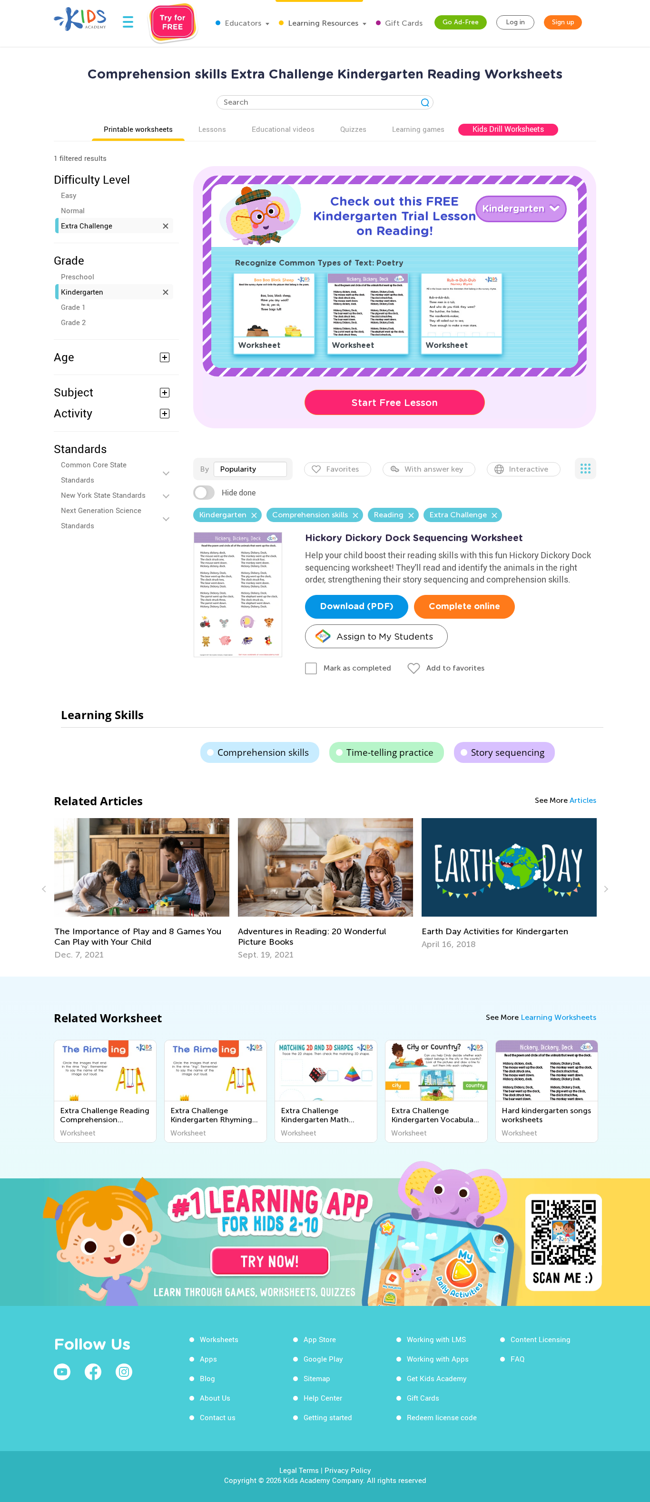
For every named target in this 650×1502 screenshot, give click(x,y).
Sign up (563, 22)
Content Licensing (541, 1339)
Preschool (77, 276)
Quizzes (353, 129)
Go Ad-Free (461, 22)
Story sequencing (507, 752)
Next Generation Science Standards (101, 517)
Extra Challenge (86, 225)
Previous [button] (45, 889)
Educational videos (283, 129)
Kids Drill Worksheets (508, 129)
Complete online (464, 607)
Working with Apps (438, 1359)
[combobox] (250, 469)
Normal (73, 210)
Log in (515, 22)
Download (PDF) (357, 607)
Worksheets (219, 1339)
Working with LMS (436, 1339)
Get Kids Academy (437, 1378)
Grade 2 (73, 322)
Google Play (323, 1359)
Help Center (323, 1398)
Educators (242, 23)
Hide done (239, 492)
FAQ (517, 1359)
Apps (208, 1359)
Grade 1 (73, 307)
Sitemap (317, 1378)
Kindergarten (82, 291)
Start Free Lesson (395, 402)
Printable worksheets (138, 129)
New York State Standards (103, 495)
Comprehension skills (263, 752)
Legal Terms (299, 1470)
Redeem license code (442, 1417)
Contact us (218, 1417)
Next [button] (605, 889)
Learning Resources (322, 23)
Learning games (418, 129)
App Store (320, 1339)
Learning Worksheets (558, 1017)
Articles (583, 800)
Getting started (328, 1417)
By (204, 469)
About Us (215, 1398)
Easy (69, 195)
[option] (141, 889)
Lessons (212, 129)
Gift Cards (403, 23)
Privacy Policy (348, 1470)
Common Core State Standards (94, 472)
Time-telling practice (389, 752)
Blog (207, 1378)
